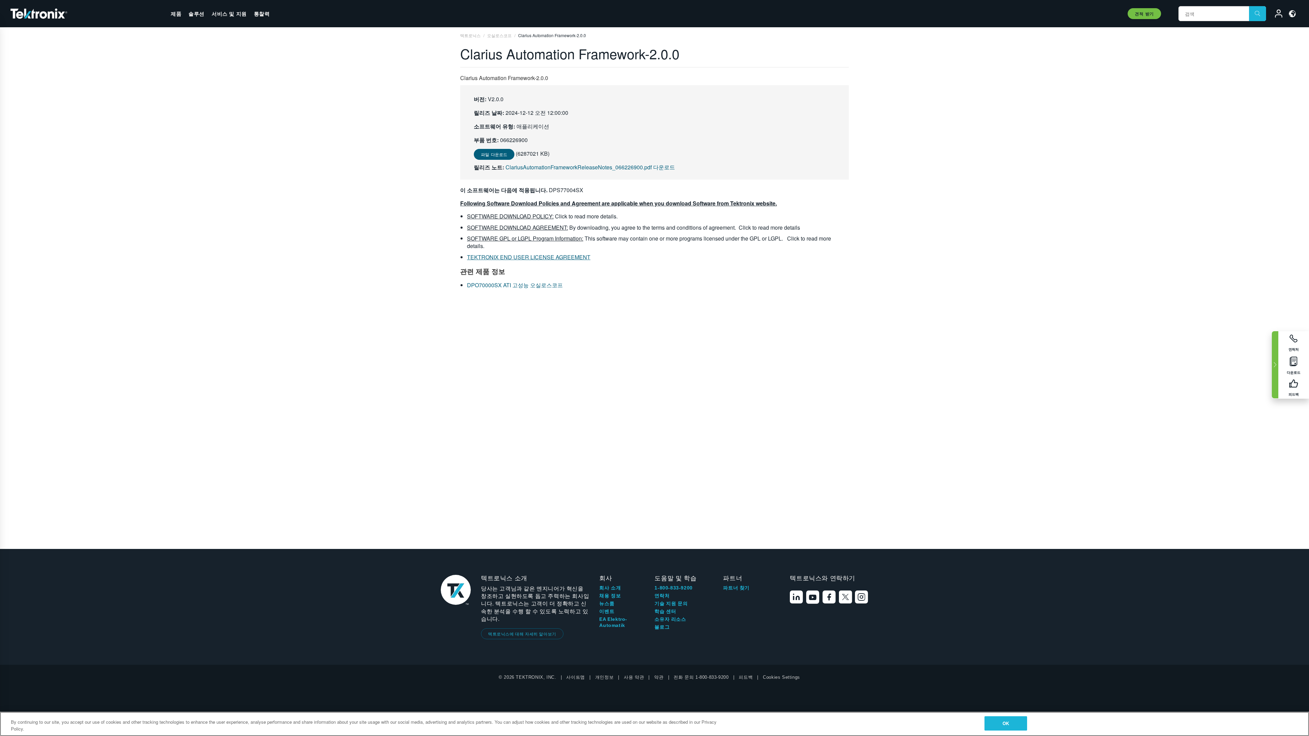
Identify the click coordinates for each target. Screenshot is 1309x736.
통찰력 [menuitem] (262, 13)
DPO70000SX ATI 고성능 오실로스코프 (515, 285)
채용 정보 (610, 595)
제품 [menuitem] (176, 13)
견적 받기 (1144, 14)
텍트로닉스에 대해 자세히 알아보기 (522, 634)
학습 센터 (665, 611)
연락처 (661, 595)
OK (1006, 723)
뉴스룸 (606, 603)
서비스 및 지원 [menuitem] (229, 13)
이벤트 (606, 611)
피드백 (746, 677)
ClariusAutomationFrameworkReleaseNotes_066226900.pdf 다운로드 (590, 167)
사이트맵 (575, 677)
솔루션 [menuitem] (197, 13)
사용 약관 (634, 677)
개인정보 (604, 677)
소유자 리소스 (670, 619)
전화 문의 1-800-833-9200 (701, 677)
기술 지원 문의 (671, 603)
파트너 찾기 (736, 588)
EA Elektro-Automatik (613, 622)
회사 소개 (610, 588)
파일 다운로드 (494, 154)
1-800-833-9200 (673, 588)
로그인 (1275, 15)
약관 (658, 677)
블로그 (661, 627)
